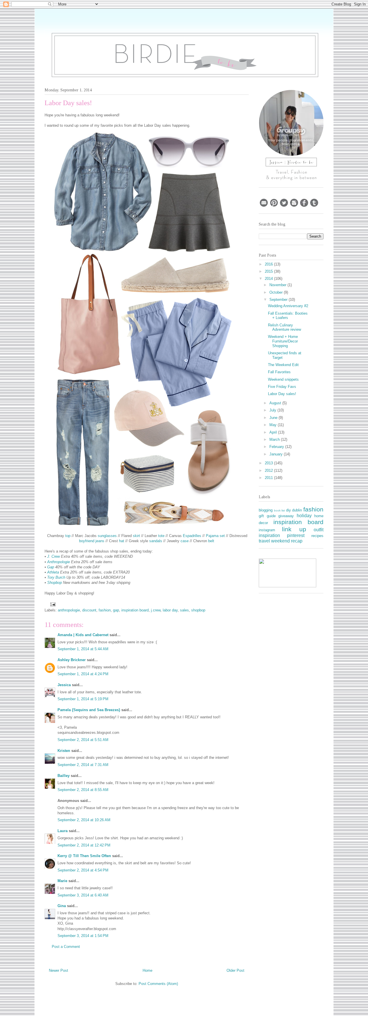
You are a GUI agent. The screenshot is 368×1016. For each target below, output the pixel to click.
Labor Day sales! (282, 394)
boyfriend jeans (91, 541)
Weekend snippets (283, 379)
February (277, 446)
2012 (269, 470)
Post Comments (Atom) (158, 984)
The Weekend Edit (283, 365)
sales (184, 610)
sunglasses (107, 536)
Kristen (63, 750)
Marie (62, 881)
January (276, 454)
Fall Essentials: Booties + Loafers (288, 315)
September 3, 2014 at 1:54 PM (82, 936)
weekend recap (286, 540)
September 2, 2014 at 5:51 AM (82, 740)
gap (116, 610)
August (275, 403)
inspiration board (135, 610)
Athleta (53, 572)
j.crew (155, 610)
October (276, 292)
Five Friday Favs (282, 386)
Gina (61, 906)
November (278, 285)
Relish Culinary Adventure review (284, 327)
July (273, 410)
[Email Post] (52, 604)
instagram (267, 530)
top (67, 536)
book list (279, 510)
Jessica (64, 685)
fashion (105, 610)
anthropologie (69, 610)
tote (161, 536)
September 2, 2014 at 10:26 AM (83, 820)
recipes (317, 536)
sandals (155, 541)
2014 (269, 278)
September (279, 299)
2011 (269, 478)
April (273, 432)
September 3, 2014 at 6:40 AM (82, 895)
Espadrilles (192, 536)
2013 (269, 463)
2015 (269, 271)
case (185, 541)
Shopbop (54, 582)
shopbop (198, 610)
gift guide (267, 516)
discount (89, 610)
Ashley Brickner (71, 660)
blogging (266, 510)
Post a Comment (66, 946)
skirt (136, 536)
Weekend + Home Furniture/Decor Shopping (283, 341)
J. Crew (53, 556)
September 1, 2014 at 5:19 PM (82, 699)
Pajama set (215, 536)
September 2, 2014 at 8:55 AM (82, 790)
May (273, 425)
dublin (297, 510)
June (274, 417)
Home (147, 970)
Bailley (64, 775)
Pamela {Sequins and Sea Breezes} (88, 710)
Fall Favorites (279, 372)
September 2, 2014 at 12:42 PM (83, 845)
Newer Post (58, 970)
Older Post (235, 970)
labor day (170, 610)
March (275, 439)
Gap (50, 567)
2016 (269, 264)
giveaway (286, 516)
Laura (62, 831)
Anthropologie (58, 562)
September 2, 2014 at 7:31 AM (82, 765)
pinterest (295, 535)
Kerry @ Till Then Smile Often (84, 856)
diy (288, 510)
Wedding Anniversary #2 (288, 306)
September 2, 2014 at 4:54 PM (82, 870)
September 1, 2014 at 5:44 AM (82, 649)
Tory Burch (56, 577)
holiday (304, 515)
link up (294, 529)
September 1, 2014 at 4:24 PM (82, 674)
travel (264, 540)
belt (211, 541)
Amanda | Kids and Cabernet (82, 635)
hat (121, 541)
